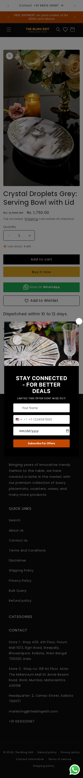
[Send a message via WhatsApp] (75, 770)
